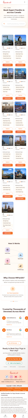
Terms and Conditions (6, 390)
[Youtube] (15, 376)
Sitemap (24, 390)
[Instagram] (11, 376)
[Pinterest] (20, 376)
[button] (25, 2)
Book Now (8, 65)
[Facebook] (6, 376)
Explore (7, 62)
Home (5, 7)
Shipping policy (16, 390)
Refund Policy (18, 388)
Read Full (9, 324)
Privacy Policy (9, 388)
